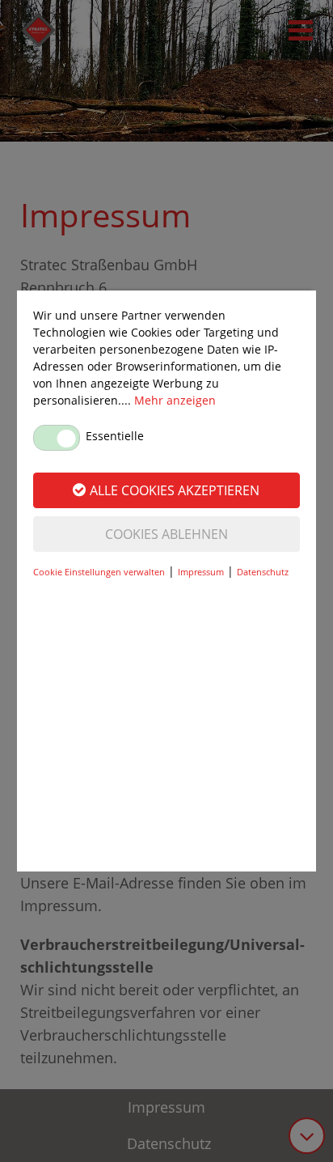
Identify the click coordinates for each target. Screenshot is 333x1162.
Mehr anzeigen (175, 400)
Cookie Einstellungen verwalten (99, 572)
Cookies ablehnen (166, 534)
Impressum (201, 572)
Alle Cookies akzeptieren (174, 490)
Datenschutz (263, 572)
